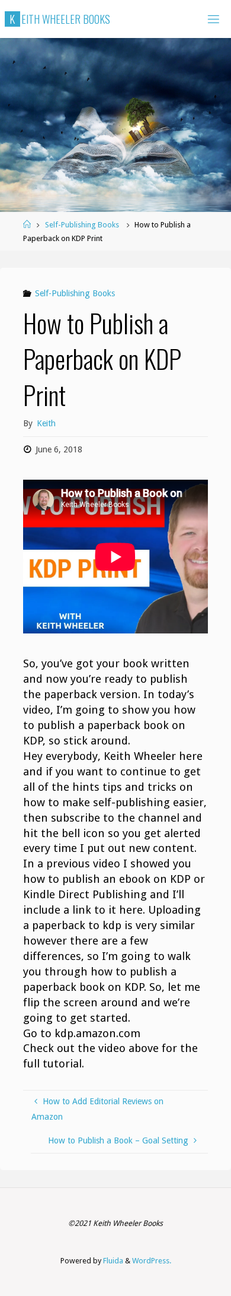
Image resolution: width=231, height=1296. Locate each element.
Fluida (112, 1260)
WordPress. (151, 1260)
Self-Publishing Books (82, 224)
